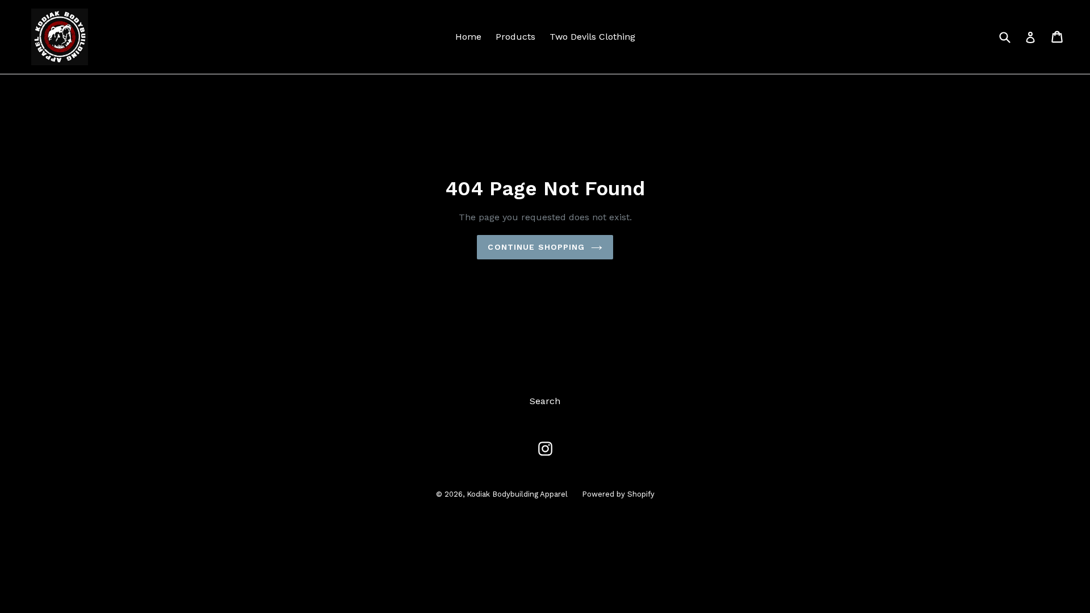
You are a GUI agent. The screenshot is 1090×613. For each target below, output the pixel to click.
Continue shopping (536, 246)
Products (515, 36)
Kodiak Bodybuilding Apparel (517, 494)
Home (468, 36)
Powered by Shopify (618, 494)
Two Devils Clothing (592, 36)
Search (545, 401)
